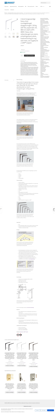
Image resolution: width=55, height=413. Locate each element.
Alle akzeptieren (50, 410)
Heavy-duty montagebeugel (32, 73)
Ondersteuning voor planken (24, 73)
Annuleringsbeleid (20, 6)
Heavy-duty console (30, 67)
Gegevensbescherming (13, 6)
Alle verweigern (44, 410)
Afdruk (37, 6)
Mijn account (6, 6)
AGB (25, 6)
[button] (17, 19)
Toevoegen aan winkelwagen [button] (9, 365)
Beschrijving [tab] (6, 80)
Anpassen (37, 410)
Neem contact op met (31, 6)
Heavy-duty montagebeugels (34, 74)
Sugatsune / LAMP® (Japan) (24, 331)
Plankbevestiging (36, 67)
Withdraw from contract (27, 406)
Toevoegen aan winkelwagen (29, 55)
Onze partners (7, 9)
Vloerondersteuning (27, 74)
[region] (27, 410)
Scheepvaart (12, 9)
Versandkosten (12, 362)
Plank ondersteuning (25, 67)
